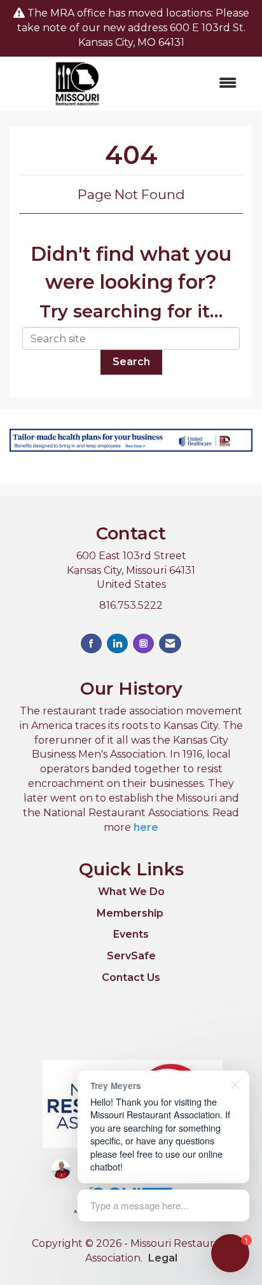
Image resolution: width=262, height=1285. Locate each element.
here (146, 827)
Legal (162, 1258)
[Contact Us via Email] (170, 643)
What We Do (131, 892)
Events (131, 934)
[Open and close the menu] (197, 83)
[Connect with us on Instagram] (143, 643)
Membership (130, 913)
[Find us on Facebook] (91, 643)
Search (131, 362)
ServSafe (131, 956)
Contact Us (131, 977)
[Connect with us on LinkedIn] (117, 643)
